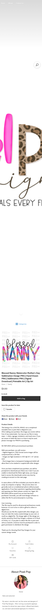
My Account (13, 544)
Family (10, 384)
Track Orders (29, 544)
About (10, 3)
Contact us (20, 3)
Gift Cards (12, 557)
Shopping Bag (29, 551)
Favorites (13, 551)
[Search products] (37, 65)
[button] (8, 409)
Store (3, 384)
